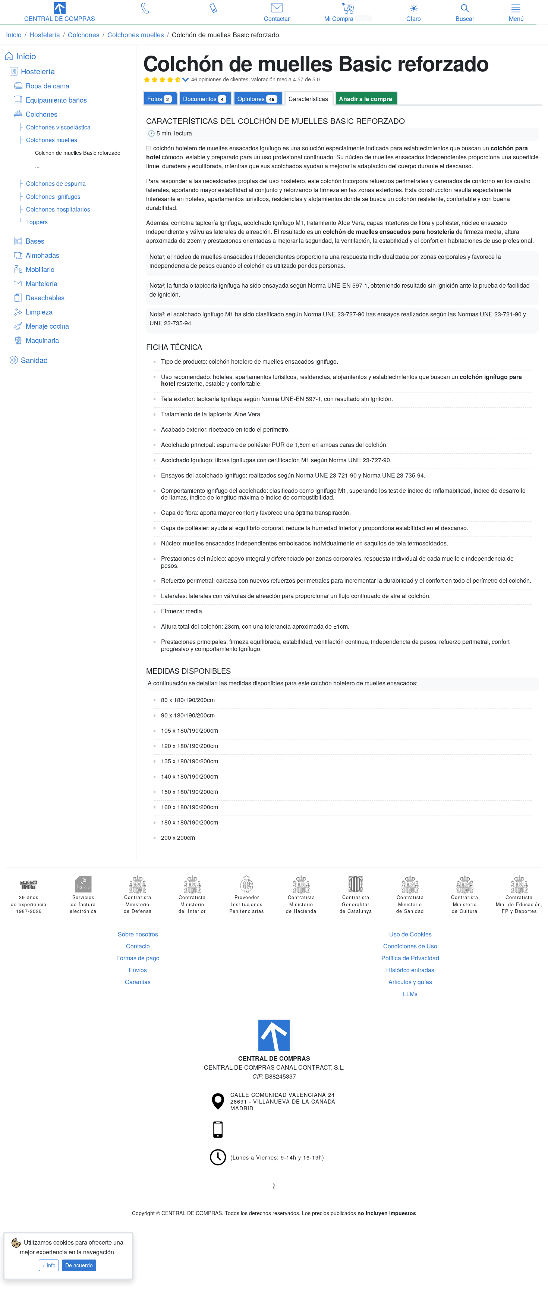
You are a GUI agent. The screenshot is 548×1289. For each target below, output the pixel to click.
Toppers (37, 222)
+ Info (49, 1265)
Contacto (138, 946)
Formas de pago (138, 958)
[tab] (205, 98)
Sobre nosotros (138, 934)
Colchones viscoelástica (58, 127)
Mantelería (41, 283)
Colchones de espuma (56, 183)
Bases (35, 240)
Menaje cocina (47, 326)
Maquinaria (42, 340)
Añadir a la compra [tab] (365, 98)
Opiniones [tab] (255, 98)
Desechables (45, 297)
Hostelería (38, 71)
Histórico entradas (410, 970)
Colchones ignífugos (53, 196)
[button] (59, 12)
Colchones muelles (51, 139)
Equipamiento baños (56, 99)
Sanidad (34, 359)
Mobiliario (40, 269)
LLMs (410, 993)
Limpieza (39, 311)
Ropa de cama (47, 85)
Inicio (26, 55)
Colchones (41, 114)
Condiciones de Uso (410, 946)
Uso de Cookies (410, 934)
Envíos (138, 970)
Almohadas (42, 255)
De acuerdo (79, 1265)
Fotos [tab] (158, 98)
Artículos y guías (410, 981)
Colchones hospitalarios (58, 209)
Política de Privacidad (410, 958)
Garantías (138, 981)
